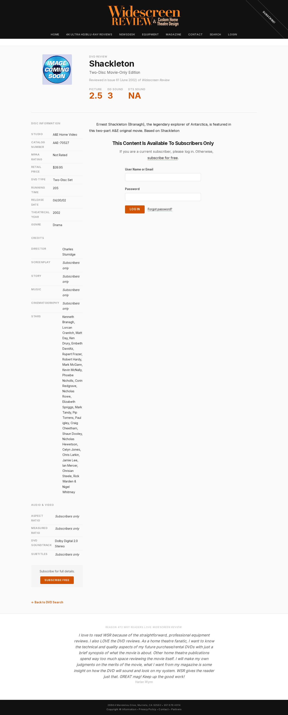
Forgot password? (160, 209)
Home (55, 34)
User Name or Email (139, 169)
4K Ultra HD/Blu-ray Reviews (89, 34)
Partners (176, 709)
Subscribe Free (56, 580)
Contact (195, 34)
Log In (135, 209)
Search (215, 34)
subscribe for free (163, 158)
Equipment (150, 34)
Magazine (173, 34)
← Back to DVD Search (47, 602)
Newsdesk (127, 34)
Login (232, 34)
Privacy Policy (147, 709)
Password (132, 189)
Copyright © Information (121, 709)
